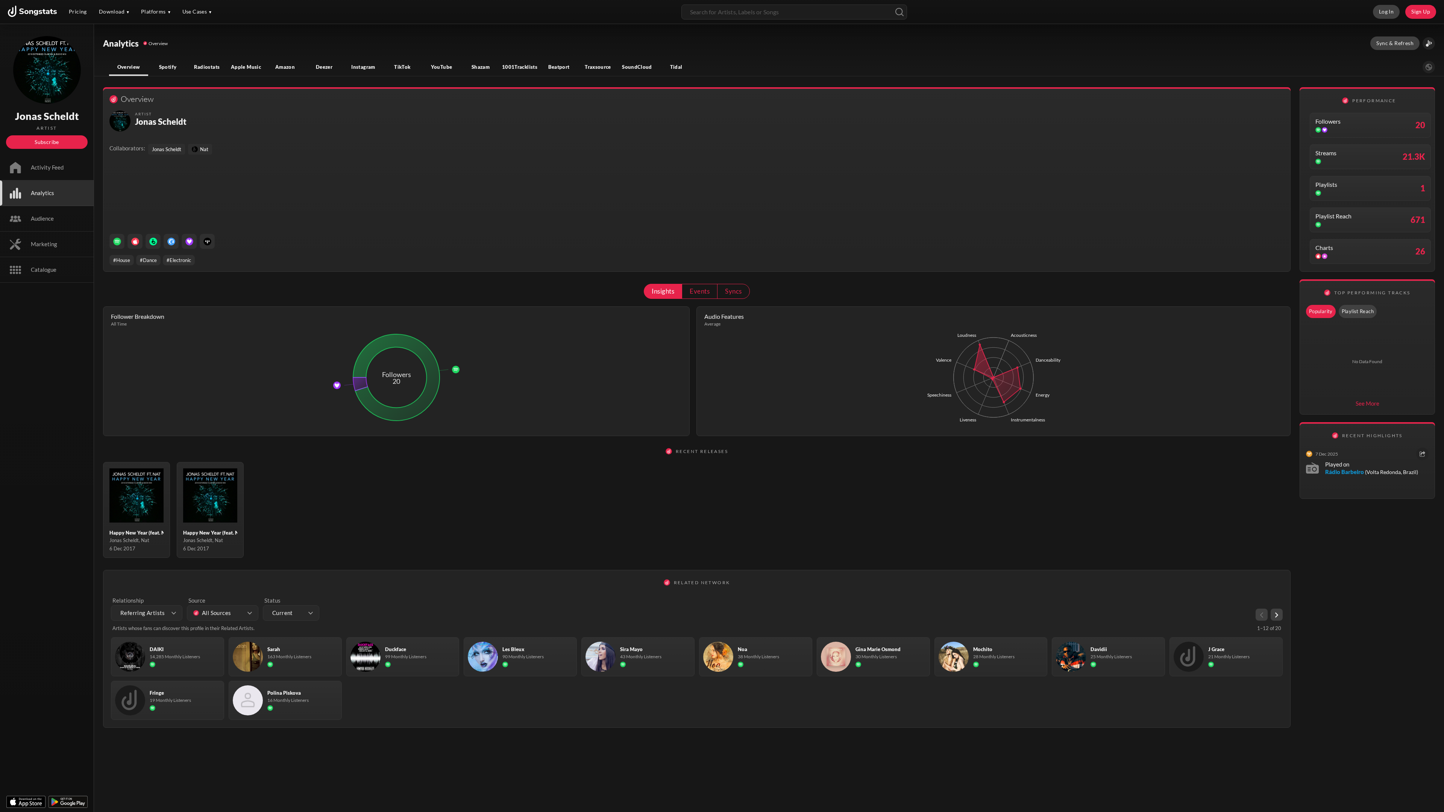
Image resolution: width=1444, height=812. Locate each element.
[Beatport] (153, 241)
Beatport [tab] (559, 67)
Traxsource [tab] (598, 67)
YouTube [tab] (441, 67)
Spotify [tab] (168, 67)
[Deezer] (189, 241)
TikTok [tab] (402, 67)
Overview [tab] (128, 67)
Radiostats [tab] (207, 67)
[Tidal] (207, 241)
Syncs (733, 291)
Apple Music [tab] (246, 67)
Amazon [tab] (285, 67)
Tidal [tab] (676, 67)
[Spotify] (116, 241)
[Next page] (1277, 615)
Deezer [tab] (324, 67)
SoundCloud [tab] (637, 67)
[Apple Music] (135, 241)
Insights (663, 291)
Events (700, 291)
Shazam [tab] (481, 67)
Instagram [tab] (363, 67)
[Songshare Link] (1429, 43)
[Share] (1422, 454)
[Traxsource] (171, 241)
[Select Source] (1429, 67)
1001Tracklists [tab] (519, 67)
